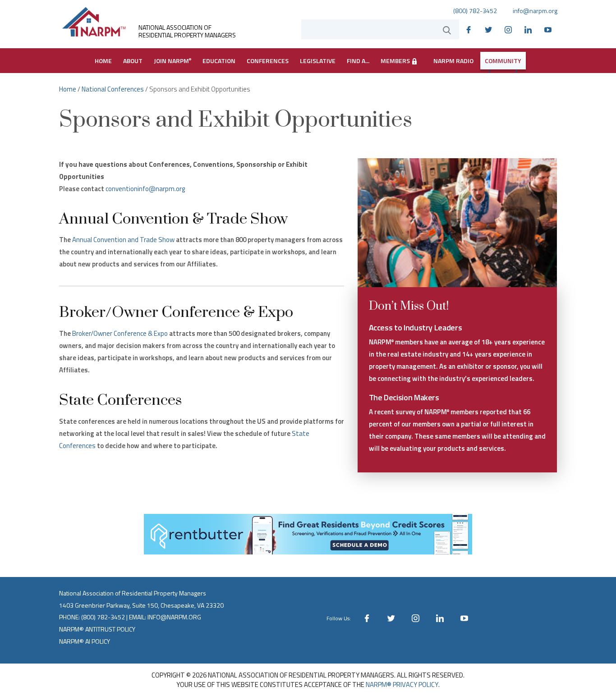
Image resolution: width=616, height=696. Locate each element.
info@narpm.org (535, 10)
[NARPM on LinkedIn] (530, 29)
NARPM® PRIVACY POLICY (402, 684)
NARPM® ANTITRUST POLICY (97, 629)
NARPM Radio (453, 60)
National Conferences (113, 89)
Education (218, 60)
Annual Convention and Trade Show (123, 239)
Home (103, 60)
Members (396, 60)
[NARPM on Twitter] (490, 29)
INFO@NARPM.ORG (174, 617)
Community (503, 60)
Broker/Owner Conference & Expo (120, 333)
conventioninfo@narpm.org (145, 188)
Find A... (358, 60)
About (133, 60)
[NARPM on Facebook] (471, 29)
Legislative (318, 60)
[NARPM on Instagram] (510, 29)
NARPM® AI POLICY (84, 641)
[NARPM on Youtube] (550, 29)
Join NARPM (172, 60)
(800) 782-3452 (475, 10)
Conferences (268, 60)
